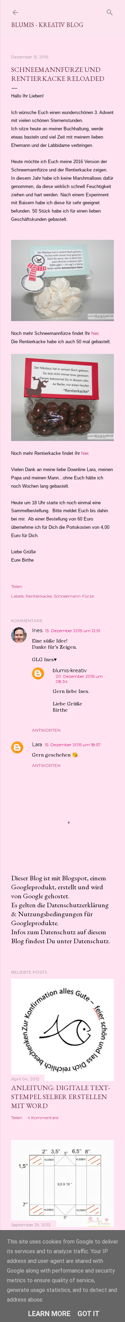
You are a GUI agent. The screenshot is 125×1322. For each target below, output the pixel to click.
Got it (88, 1314)
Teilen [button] (16, 586)
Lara (37, 744)
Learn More (49, 1314)
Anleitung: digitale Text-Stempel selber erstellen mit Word (60, 1096)
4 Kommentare (42, 1117)
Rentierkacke (39, 596)
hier (94, 333)
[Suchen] (110, 11)
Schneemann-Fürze (74, 596)
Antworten (46, 730)
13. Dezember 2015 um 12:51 (72, 630)
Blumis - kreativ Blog (47, 25)
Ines (37, 630)
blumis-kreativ (70, 670)
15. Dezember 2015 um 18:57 (73, 744)
